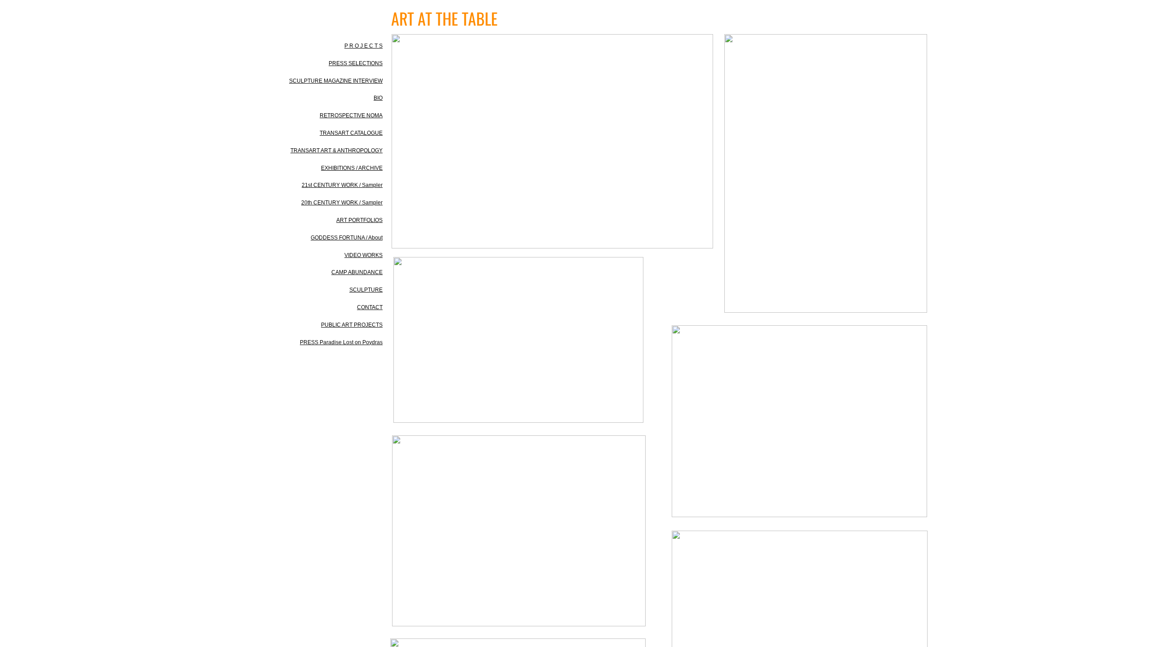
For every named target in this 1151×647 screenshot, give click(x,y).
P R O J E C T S (363, 46)
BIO (378, 98)
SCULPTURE (366, 290)
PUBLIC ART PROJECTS (352, 325)
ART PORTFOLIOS (359, 220)
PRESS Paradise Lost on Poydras (341, 342)
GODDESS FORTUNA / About (347, 238)
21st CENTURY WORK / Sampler (342, 185)
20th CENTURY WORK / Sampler (342, 202)
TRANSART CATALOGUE (351, 133)
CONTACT (370, 307)
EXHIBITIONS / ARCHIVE (352, 168)
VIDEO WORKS (363, 255)
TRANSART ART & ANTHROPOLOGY (336, 150)
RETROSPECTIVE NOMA (351, 115)
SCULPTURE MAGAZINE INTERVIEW (336, 81)
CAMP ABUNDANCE (357, 272)
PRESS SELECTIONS (356, 63)
